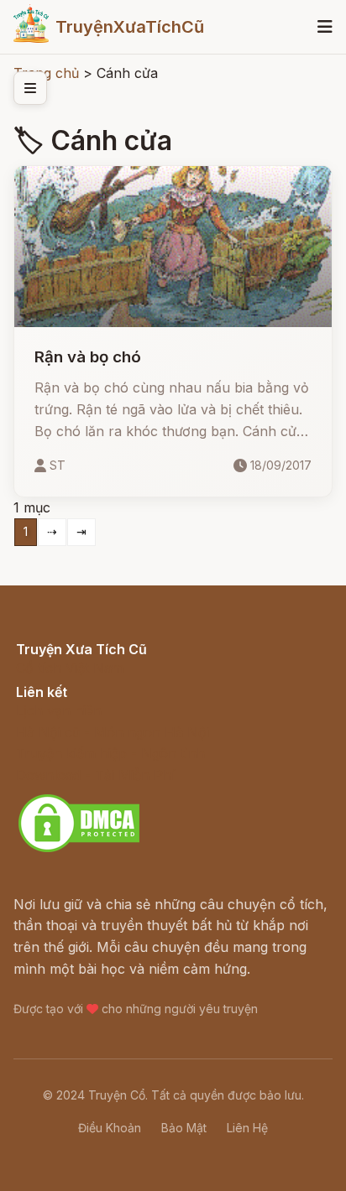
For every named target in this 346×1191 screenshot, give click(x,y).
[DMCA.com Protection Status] (79, 849)
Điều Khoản (109, 1128)
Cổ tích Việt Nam (69, 667)
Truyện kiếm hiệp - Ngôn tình (110, 753)
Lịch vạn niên (59, 710)
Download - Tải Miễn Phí (95, 775)
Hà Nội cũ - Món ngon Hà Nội (112, 732)
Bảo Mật (184, 1128)
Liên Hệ (247, 1128)
